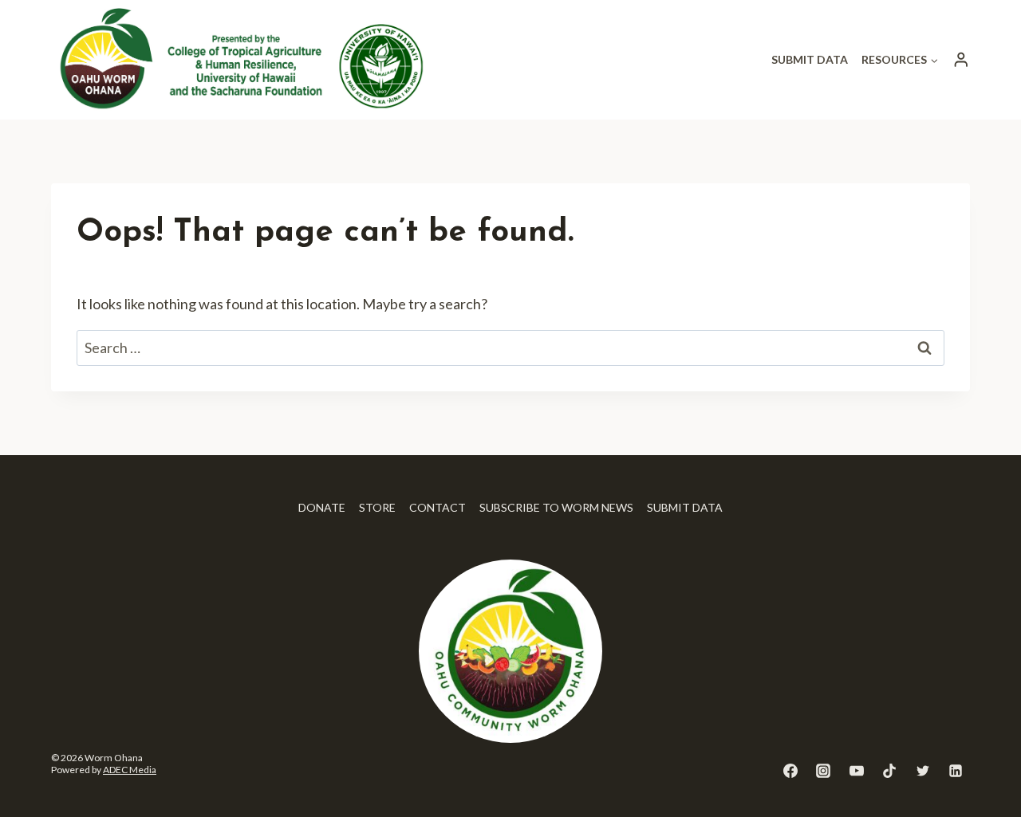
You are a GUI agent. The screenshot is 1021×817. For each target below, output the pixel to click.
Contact (437, 507)
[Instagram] (823, 770)
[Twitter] (923, 770)
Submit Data (809, 59)
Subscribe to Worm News (556, 507)
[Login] (961, 59)
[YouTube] (856, 770)
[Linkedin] (955, 770)
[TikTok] (889, 770)
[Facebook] (790, 770)
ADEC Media (129, 770)
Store (377, 507)
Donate (321, 507)
